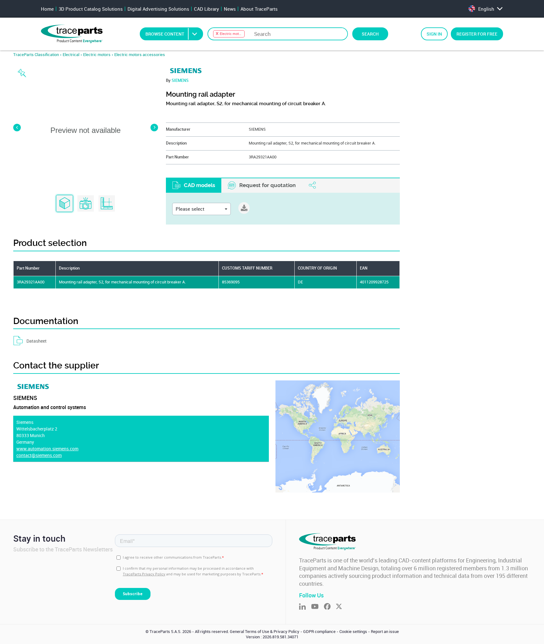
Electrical (71, 54)
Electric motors (96, 54)
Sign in (434, 34)
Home (47, 9)
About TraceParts (259, 9)
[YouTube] (317, 607)
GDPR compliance (319, 631)
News (230, 9)
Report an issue (385, 631)
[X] (342, 607)
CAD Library (206, 9)
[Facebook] (330, 607)
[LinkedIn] (305, 607)
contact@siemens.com (39, 455)
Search (370, 34)
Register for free (476, 34)
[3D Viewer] (64, 204)
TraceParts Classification (36, 54)
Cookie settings (353, 631)
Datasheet (36, 341)
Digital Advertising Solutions (158, 9)
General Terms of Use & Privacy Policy (264, 631)
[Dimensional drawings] (107, 204)
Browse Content (164, 34)
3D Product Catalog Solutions (91, 9)
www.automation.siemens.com (47, 449)
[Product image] (86, 204)
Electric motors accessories (139, 54)
